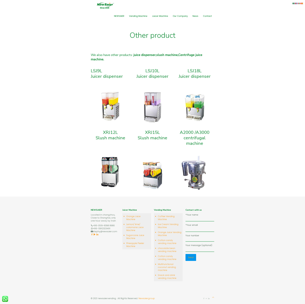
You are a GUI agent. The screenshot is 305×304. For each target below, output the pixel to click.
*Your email (192, 225)
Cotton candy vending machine (167, 242)
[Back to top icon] (213, 297)
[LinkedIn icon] (209, 298)
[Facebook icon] (204, 298)
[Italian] (300, 3)
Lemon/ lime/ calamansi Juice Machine (135, 227)
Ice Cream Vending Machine (168, 226)
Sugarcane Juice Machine (135, 237)
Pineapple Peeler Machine (135, 245)
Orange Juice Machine (133, 218)
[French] (298, 3)
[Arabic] (293, 3)
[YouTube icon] (206, 298)
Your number (192, 235)
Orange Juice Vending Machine (169, 234)
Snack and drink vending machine (167, 277)
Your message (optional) (199, 245)
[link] (110, 105)
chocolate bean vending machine (167, 250)
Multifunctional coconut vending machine (167, 267)
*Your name (192, 214)
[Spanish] (302, 3)
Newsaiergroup (146, 298)
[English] (296, 3)
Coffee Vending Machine (166, 218)
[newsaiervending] (105, 5)
